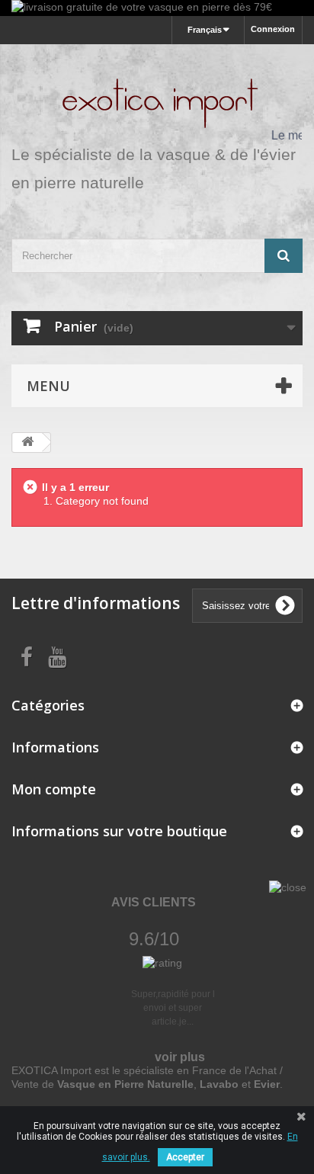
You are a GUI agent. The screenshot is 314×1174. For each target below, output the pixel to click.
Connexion (273, 29)
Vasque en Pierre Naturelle (125, 1084)
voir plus (180, 1057)
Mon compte (53, 789)
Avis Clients (153, 902)
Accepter (185, 1157)
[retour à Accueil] (27, 442)
